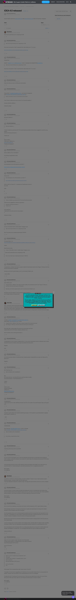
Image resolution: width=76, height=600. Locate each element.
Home (8, 2)
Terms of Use (43, 301)
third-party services (30, 302)
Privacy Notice (35, 301)
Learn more (40, 298)
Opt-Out (45, 303)
